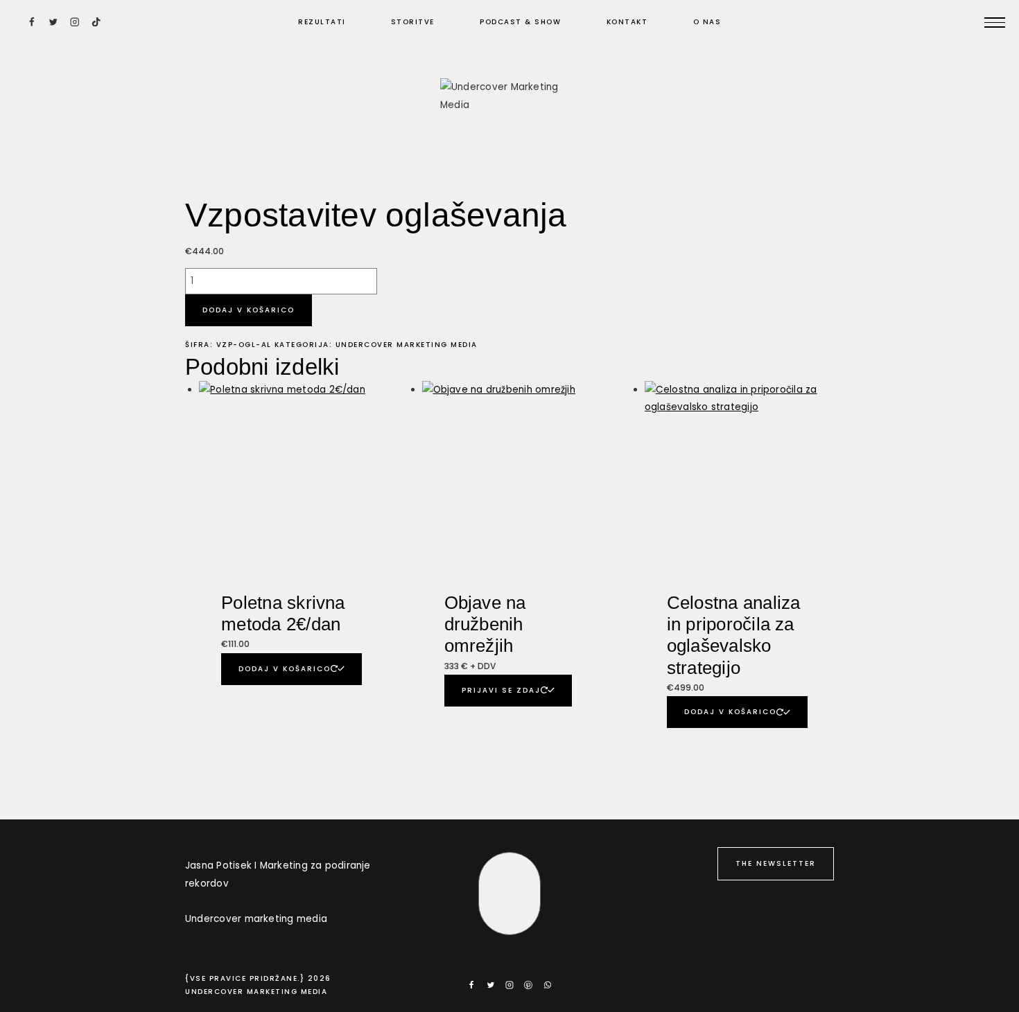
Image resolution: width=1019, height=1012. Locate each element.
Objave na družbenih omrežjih (485, 624)
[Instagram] (74, 21)
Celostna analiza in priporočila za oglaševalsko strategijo (734, 635)
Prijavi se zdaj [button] (501, 690)
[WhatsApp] (547, 985)
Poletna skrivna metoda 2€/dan (283, 613)
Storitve (413, 22)
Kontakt (627, 22)
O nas (707, 22)
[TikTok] (96, 21)
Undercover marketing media (407, 344)
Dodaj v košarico (248, 310)
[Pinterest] (528, 985)
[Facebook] (31, 21)
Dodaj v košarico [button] (284, 669)
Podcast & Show (520, 22)
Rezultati (322, 22)
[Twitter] (53, 21)
